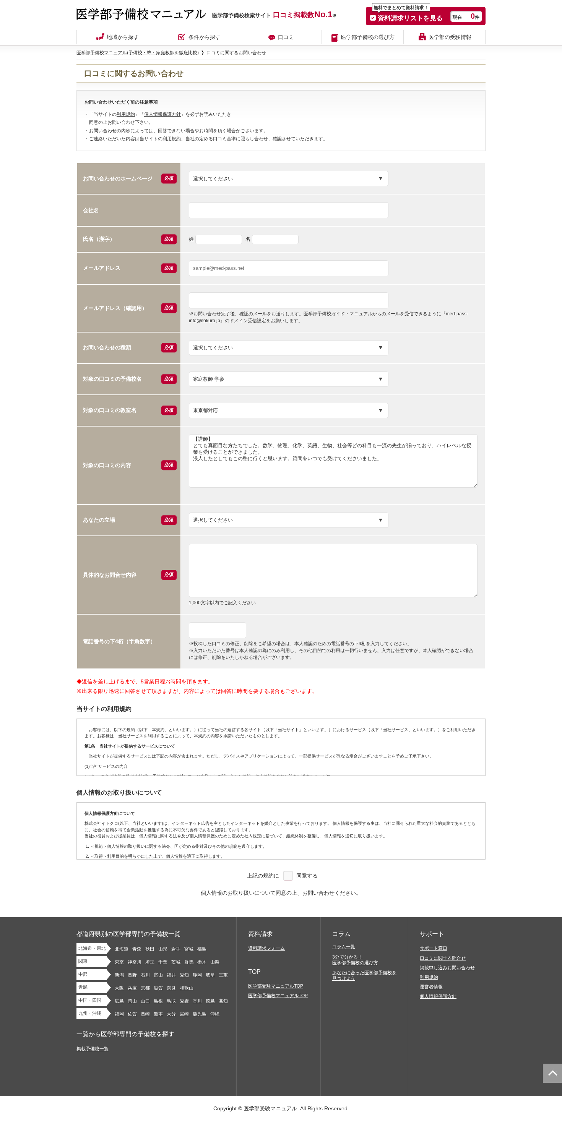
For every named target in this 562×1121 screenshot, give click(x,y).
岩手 (175, 949)
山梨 (214, 962)
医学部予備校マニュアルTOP (278, 995)
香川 (197, 1001)
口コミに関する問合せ (443, 958)
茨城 (175, 962)
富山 (158, 975)
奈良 (171, 988)
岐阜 (210, 975)
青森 (136, 949)
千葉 (162, 962)
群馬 (188, 962)
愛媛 (184, 1001)
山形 (162, 949)
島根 (158, 1001)
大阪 (119, 988)
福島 (201, 949)
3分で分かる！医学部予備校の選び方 (355, 959)
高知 (223, 1001)
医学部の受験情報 (450, 37)
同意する (307, 876)
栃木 (201, 962)
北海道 (121, 949)
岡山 (132, 1001)
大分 (171, 1014)
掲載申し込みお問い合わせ (447, 967)
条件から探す (204, 37)
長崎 (145, 1014)
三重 (223, 975)
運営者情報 (431, 987)
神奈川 (134, 962)
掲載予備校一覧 (92, 1048)
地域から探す (123, 37)
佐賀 (132, 1014)
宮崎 (184, 1014)
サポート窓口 (433, 948)
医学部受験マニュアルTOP (275, 986)
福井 (171, 975)
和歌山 (186, 988)
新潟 (119, 975)
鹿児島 (199, 1014)
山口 (145, 1001)
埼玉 (149, 962)
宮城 (188, 949)
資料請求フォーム (266, 948)
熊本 (158, 1014)
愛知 (184, 975)
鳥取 (171, 1001)
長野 (132, 975)
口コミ (286, 37)
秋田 (149, 949)
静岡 (197, 975)
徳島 (210, 1001)
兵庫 (132, 988)
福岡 (119, 1014)
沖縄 (214, 1014)
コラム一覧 (343, 946)
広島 (119, 1001)
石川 (145, 975)
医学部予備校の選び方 (368, 37)
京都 (145, 988)
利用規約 (126, 114)
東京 (119, 962)
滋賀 (158, 988)
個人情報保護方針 (162, 114)
